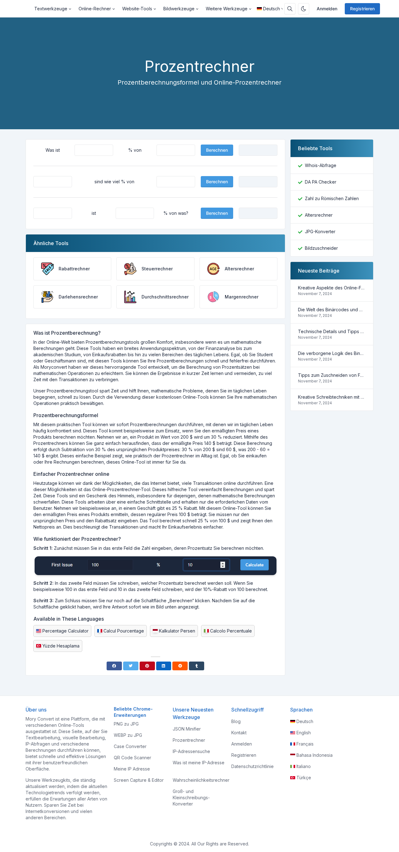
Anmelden (327, 8)
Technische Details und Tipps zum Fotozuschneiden (332, 331)
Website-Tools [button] (137, 8)
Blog (236, 721)
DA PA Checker (320, 182)
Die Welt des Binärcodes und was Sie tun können (332, 309)
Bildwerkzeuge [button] (179, 8)
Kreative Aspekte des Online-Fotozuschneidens (332, 287)
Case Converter (130, 746)
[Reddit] (180, 666)
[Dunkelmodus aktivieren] (303, 8)
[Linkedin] (163, 666)
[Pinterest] (147, 666)
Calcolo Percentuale (231, 630)
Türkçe (303, 777)
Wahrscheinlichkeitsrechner (201, 780)
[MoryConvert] (28, 8)
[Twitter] (130, 666)
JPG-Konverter (320, 231)
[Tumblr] (196, 666)
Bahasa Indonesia (314, 755)
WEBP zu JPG (128, 735)
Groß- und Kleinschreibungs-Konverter (191, 797)
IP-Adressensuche (191, 751)
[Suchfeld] (290, 8)
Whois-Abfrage (320, 165)
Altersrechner (319, 215)
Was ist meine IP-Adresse (198, 762)
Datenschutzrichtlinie (252, 766)
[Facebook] (114, 666)
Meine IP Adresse (132, 768)
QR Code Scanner (132, 757)
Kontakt (239, 732)
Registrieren (362, 8)
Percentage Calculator (65, 630)
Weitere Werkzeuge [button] (227, 8)
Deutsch (271, 8)
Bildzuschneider (321, 248)
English (303, 732)
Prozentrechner (189, 740)
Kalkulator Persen (177, 630)
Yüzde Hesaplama (60, 645)
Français (305, 743)
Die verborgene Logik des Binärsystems (332, 353)
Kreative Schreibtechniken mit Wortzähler (332, 397)
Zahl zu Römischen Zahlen (332, 198)
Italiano (303, 766)
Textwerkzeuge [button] (50, 8)
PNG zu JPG (126, 723)
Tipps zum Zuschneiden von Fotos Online (332, 375)
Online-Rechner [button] (95, 8)
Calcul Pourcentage (123, 630)
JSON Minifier (187, 728)
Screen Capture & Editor (139, 780)
